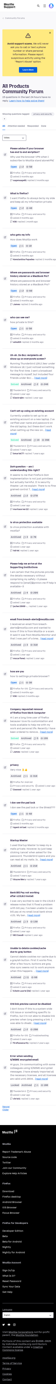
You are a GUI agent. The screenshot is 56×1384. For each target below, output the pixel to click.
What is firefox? (19, 193)
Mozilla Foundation (27, 1335)
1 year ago (38, 398)
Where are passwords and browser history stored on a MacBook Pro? (30, 274)
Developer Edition (12, 1230)
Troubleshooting (40, 1035)
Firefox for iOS (20, 688)
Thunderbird (19, 390)
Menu (44, 5)
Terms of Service (12, 1363)
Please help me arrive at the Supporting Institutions (26, 565)
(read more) (40, 378)
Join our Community (14, 1168)
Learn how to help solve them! (26, 100)
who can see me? (20, 317)
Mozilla (9, 1132)
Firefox (16, 173)
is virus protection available (26, 522)
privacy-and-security (42, 114)
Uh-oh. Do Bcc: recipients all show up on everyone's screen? (28, 357)
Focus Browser (11, 1212)
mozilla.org (8, 1357)
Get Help (7, 1292)
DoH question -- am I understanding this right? (25, 468)
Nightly (6, 1247)
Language (7, 1309)
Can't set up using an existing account (32, 410)
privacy (14, 765)
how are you (17, 671)
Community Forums (15, 18)
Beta (5, 1236)
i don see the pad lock (22, 802)
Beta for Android (12, 1241)
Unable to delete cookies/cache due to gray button (28, 950)
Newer (6, 1106)
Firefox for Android (23, 782)
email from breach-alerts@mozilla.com (32, 619)
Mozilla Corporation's (21, 1332)
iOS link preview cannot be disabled (30, 1004)
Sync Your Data (11, 1286)
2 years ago (43, 1043)
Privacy (6, 1368)
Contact (7, 1379)
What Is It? (8, 1275)
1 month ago (32, 221)
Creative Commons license (22, 1349)
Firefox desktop (11, 1196)
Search (38, 5)
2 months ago (42, 180)
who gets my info (20, 234)
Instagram (14, 1324)
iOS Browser (9, 1207)
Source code (9, 1157)
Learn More (28, 70)
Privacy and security (35, 173)
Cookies (7, 1374)
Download (8, 1191)
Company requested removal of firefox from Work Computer (27, 711)
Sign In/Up (8, 1270)
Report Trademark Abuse (16, 1151)
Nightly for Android (13, 1252)
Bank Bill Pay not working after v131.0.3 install (24, 894)
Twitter (6, 1162)
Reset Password (11, 1281)
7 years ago (38, 453)
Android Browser (12, 1202)
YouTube (9, 1324)
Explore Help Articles (14, 1173)
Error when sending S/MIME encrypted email (24, 1058)
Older (5, 1109)
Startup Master (19, 840)
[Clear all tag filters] (4, 119)
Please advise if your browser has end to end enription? (27, 150)
